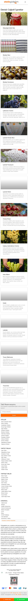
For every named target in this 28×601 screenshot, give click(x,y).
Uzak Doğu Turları (5, 496)
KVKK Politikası (5, 515)
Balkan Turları (4, 479)
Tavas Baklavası (8, 357)
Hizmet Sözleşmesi (6, 508)
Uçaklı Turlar (4, 468)
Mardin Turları (4, 469)
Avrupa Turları (4, 477)
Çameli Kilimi (7, 192)
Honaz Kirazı (7, 219)
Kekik (4, 303)
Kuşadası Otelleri (5, 437)
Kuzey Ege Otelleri (6, 427)
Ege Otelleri (4, 428)
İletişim (3, 504)
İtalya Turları (4, 489)
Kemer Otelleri (5, 440)
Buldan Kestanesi (8, 82)
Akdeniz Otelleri (5, 430)
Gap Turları (3, 450)
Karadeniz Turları (5, 454)
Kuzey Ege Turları (5, 464)
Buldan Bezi (6, 55)
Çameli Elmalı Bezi (8, 138)
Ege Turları (3, 457)
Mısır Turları (4, 483)
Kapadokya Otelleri (6, 442)
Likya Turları (4, 466)
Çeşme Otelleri (5, 435)
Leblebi (5, 330)
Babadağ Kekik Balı (9, 28)
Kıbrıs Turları (4, 476)
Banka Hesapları (5, 510)
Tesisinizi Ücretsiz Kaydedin (8, 520)
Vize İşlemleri (4, 516)
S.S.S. (2, 511)
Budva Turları (4, 493)
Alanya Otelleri (5, 439)
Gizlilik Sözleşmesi (5, 506)
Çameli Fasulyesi (8, 165)
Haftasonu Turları (5, 459)
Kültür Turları (4, 462)
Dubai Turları (4, 481)
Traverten (6, 386)
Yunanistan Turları (5, 484)
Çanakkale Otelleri (5, 425)
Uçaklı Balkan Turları (6, 491)
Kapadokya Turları (5, 452)
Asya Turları (4, 495)
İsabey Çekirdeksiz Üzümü (11, 246)
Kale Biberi (6, 274)
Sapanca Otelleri (5, 444)
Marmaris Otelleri (5, 434)
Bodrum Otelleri (5, 432)
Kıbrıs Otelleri (4, 423)
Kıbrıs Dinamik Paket (6, 422)
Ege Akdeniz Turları (6, 455)
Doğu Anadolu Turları (6, 461)
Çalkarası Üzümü (8, 111)
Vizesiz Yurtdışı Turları (6, 486)
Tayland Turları (4, 488)
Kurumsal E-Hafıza (5, 518)
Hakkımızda (4, 503)
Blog (2, 513)
